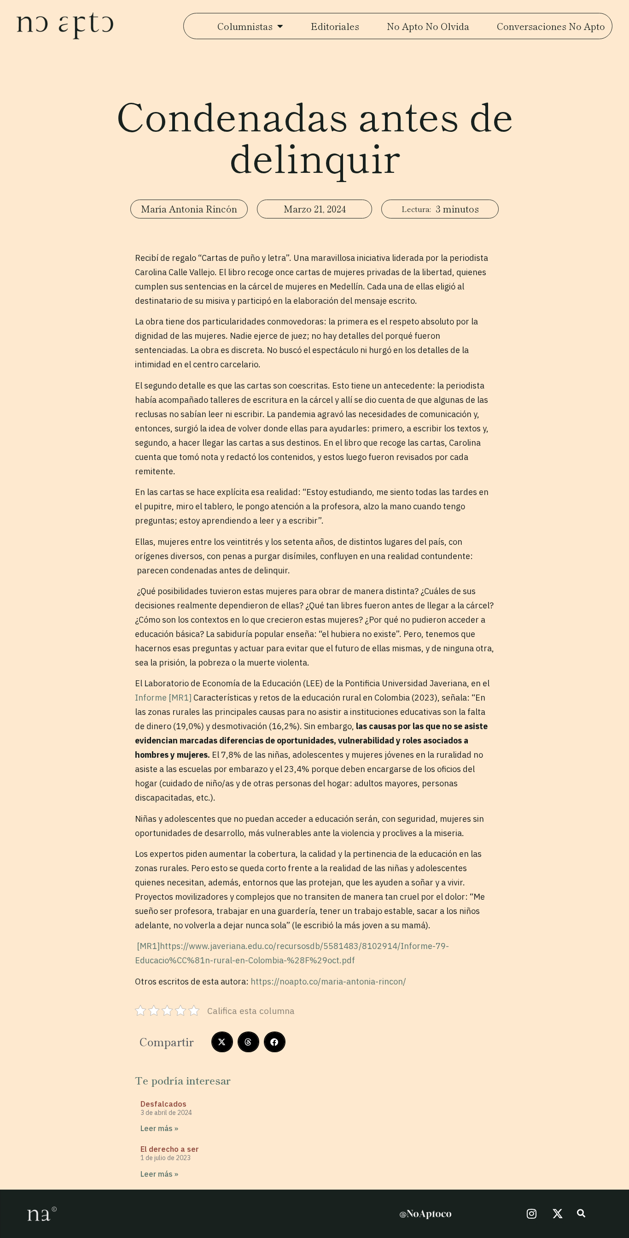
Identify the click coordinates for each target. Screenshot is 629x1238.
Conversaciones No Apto (551, 26)
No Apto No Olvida (428, 26)
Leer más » (159, 1128)
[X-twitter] (558, 1214)
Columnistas (245, 26)
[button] (222, 1042)
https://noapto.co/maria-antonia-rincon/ (328, 981)
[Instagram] (531, 1214)
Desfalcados (163, 1103)
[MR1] (180, 697)
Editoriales (335, 26)
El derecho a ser (169, 1149)
